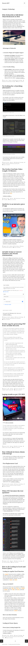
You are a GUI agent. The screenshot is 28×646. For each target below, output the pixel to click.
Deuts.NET (6, 3)
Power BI (19, 636)
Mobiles (16, 446)
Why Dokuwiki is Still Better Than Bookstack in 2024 (12, 16)
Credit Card (7, 485)
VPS (18, 163)
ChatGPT (7, 389)
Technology (20, 80)
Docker (10, 389)
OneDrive (10, 247)
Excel (3, 636)
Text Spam (8, 562)
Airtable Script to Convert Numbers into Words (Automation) (12, 253)
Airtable (3, 318)
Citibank (3, 485)
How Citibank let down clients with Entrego (13, 453)
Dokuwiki (13, 81)
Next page (26, 641)
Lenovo (6, 447)
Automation (7, 318)
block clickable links (8, 510)
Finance (17, 317)
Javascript (18, 318)
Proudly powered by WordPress (14, 644)
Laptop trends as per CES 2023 (13, 394)
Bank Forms (14, 318)
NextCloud (7, 163)
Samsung (9, 447)
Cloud (3, 247)
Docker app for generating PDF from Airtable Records (14, 325)
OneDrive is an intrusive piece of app (13, 205)
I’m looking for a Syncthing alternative (12, 87)
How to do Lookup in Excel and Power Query (14, 567)
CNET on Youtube (9, 422)
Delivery (11, 485)
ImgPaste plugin (20, 75)
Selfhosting (16, 80)
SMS (5, 562)
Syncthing (16, 163)
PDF (12, 389)
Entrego (14, 485)
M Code (5, 636)
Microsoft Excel (14, 636)
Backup (22, 246)
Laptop (3, 447)
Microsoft (6, 247)
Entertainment (17, 198)
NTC (3, 562)
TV (3, 199)
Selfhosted (12, 163)
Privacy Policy (4, 644)
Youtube (6, 199)
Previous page (1, 641)
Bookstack (4, 81)
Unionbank (19, 485)
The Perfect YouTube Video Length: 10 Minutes (12, 170)
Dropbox (3, 163)
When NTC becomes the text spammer (12, 492)
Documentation (9, 81)
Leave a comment (20, 81)
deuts (11, 80)
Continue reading (20, 78)
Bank (11, 318)
